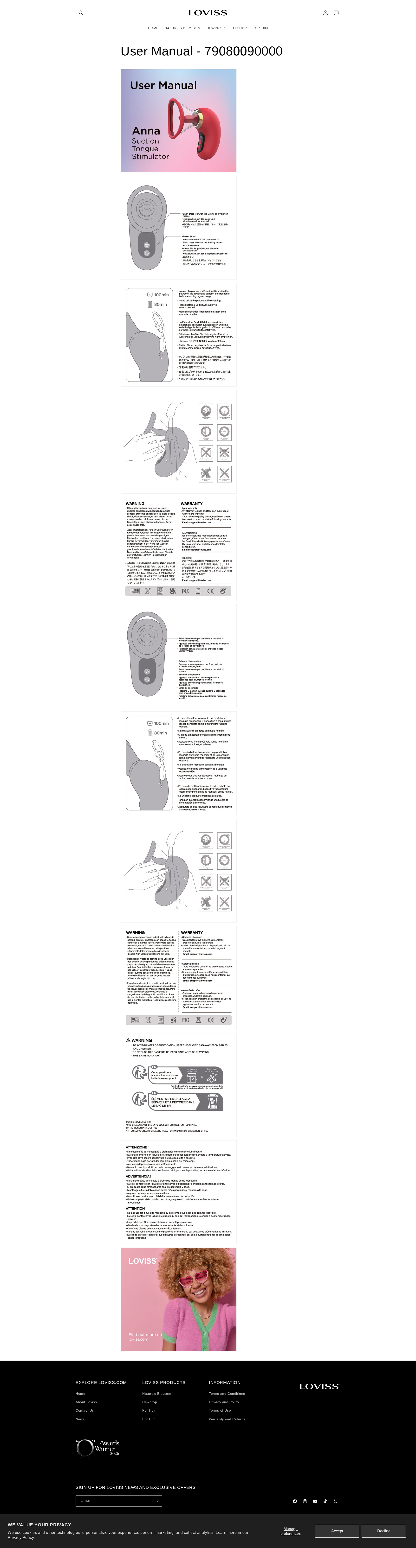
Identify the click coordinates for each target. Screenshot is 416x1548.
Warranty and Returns (227, 1419)
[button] (81, 12)
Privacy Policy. (21, 1537)
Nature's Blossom (156, 1393)
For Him (149, 1419)
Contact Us (85, 1411)
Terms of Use (220, 1411)
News (80, 1419)
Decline (383, 1531)
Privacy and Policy (224, 1402)
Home (80, 1393)
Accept (337, 1531)
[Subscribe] (156, 1500)
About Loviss (86, 1402)
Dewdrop (149, 1402)
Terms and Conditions (227, 1393)
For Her (148, 1411)
